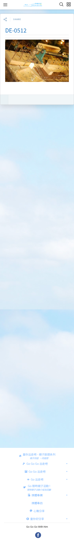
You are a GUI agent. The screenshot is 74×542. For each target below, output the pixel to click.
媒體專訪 (37, 503)
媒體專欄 (37, 495)
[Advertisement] (37, 277)
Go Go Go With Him (37, 526)
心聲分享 (39, 511)
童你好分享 (37, 519)
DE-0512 (16, 30)
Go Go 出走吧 (37, 471)
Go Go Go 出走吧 (37, 464)
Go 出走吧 (37, 479)
